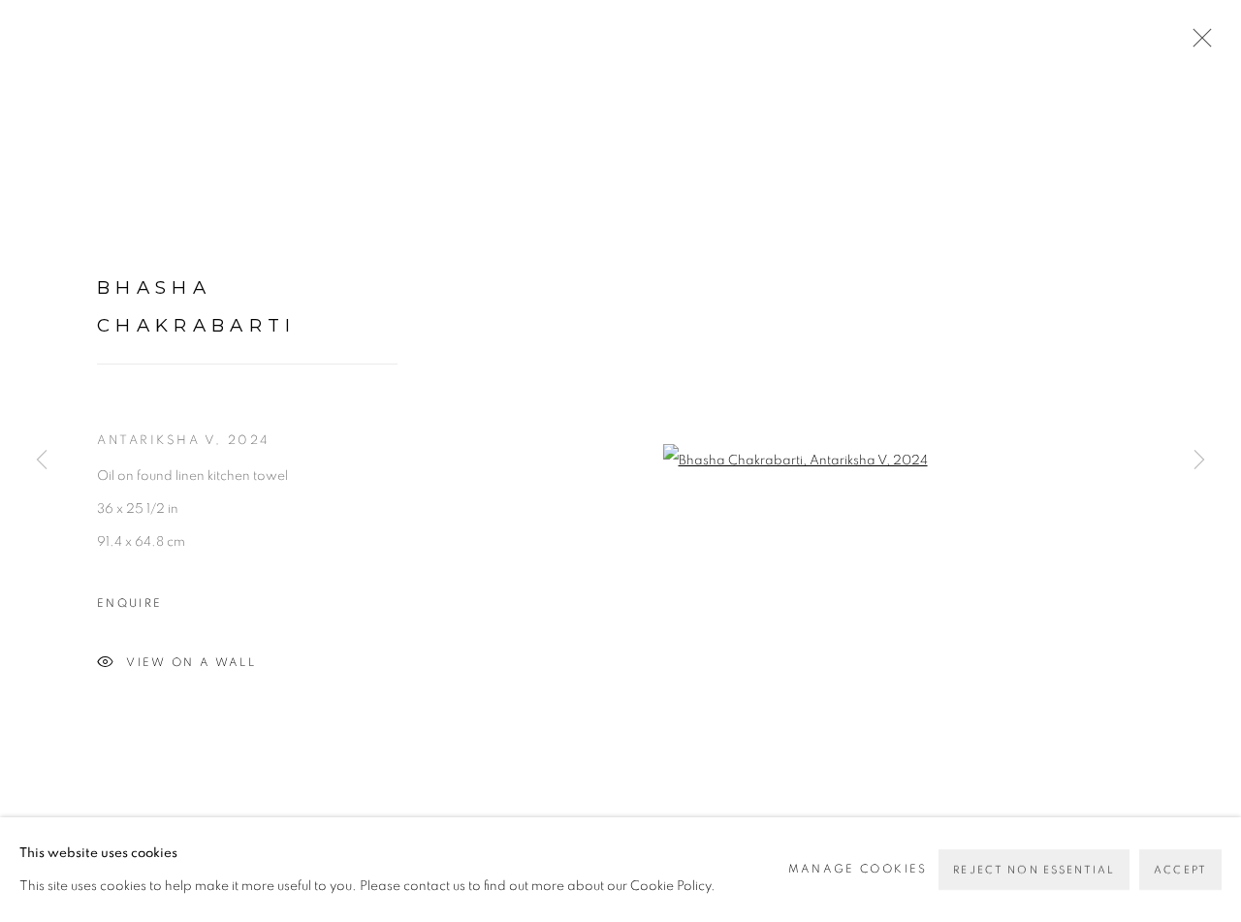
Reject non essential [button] (1034, 870)
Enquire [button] (129, 603)
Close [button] (1197, 43)
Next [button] (1199, 461)
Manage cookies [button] (858, 869)
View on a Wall (191, 662)
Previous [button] (41, 461)
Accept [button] (1180, 870)
